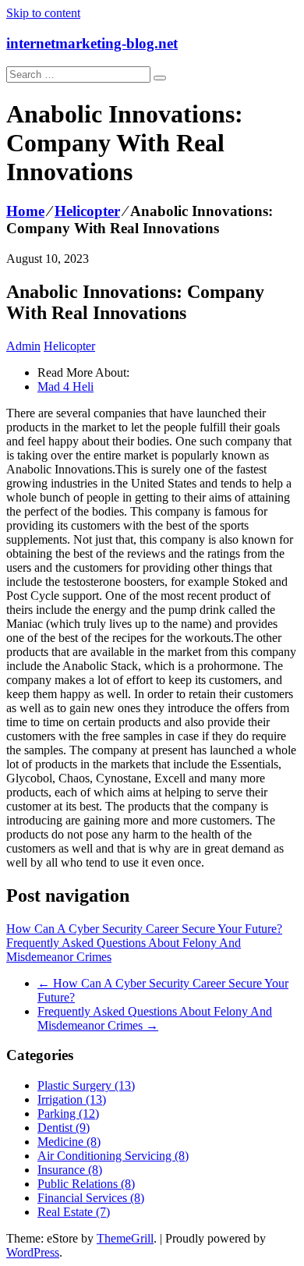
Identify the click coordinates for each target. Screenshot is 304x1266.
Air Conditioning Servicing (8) (113, 1155)
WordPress (32, 1252)
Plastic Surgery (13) (86, 1085)
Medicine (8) (69, 1141)
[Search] (160, 78)
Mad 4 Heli (65, 386)
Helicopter (87, 211)
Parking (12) (68, 1113)
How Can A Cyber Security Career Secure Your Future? (144, 928)
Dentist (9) (63, 1127)
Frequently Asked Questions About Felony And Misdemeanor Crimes (154, 1018)
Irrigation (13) (71, 1099)
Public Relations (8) (86, 1183)
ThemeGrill (125, 1238)
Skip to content (43, 13)
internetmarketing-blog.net (92, 43)
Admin (23, 346)
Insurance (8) (69, 1169)
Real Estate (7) (73, 1211)
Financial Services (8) (90, 1197)
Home (25, 211)
